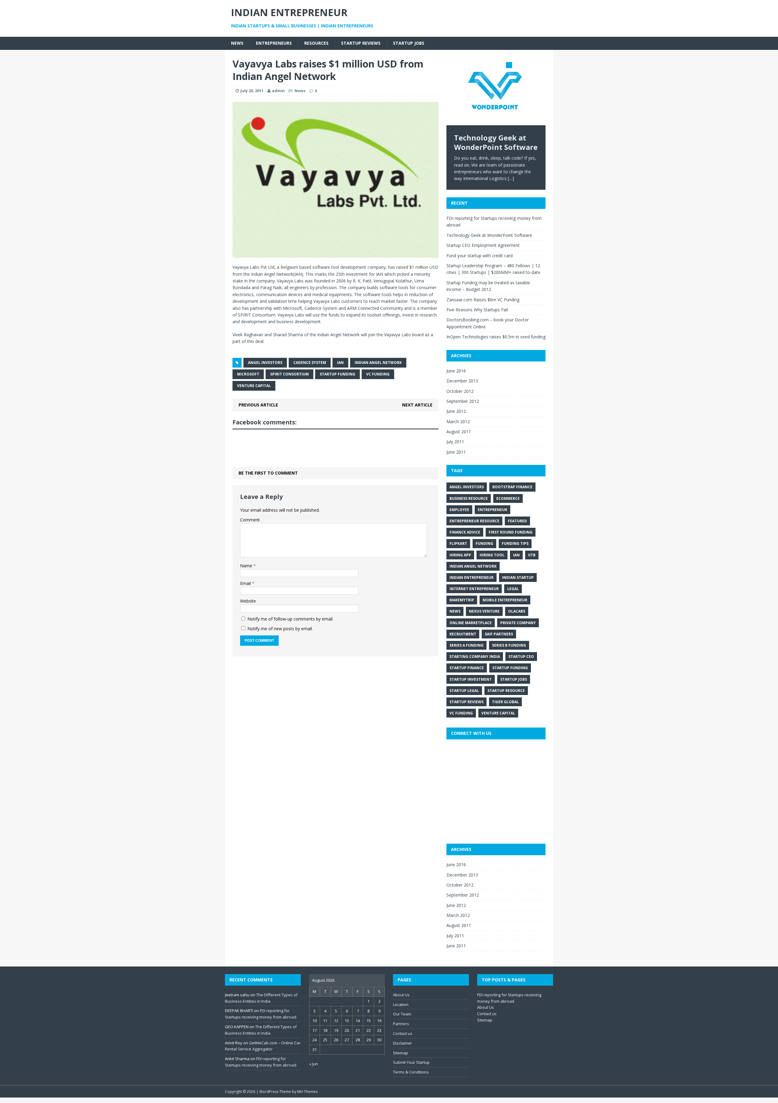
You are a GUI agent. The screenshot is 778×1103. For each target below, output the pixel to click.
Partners (401, 1023)
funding (484, 543)
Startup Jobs (408, 43)
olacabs (516, 611)
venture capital (254, 385)
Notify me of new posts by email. (280, 628)
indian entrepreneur (471, 577)
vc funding (378, 374)
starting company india (474, 656)
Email (246, 583)
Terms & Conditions (411, 1072)
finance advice (464, 532)
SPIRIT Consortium (289, 374)
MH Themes (307, 1091)
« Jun (313, 1064)
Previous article (258, 405)
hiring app (460, 555)
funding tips (515, 543)
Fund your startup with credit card (479, 255)
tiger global (505, 701)
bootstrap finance (512, 486)
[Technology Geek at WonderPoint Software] (496, 91)
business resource (468, 498)
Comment (250, 520)
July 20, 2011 (251, 90)
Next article (417, 405)
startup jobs (513, 679)
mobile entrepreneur (505, 600)
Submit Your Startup (411, 1062)
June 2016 (456, 371)
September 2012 (462, 401)
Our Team (402, 1014)
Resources (316, 43)
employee (459, 509)
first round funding (510, 532)
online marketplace (470, 622)
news (454, 611)
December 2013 (462, 381)
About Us (401, 995)
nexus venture (484, 611)
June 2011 (456, 452)
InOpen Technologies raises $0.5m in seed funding (496, 337)
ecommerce (508, 498)
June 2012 (456, 411)
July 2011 (455, 441)
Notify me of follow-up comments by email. (290, 619)
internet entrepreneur (474, 588)
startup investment (470, 679)
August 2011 (458, 431)
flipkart (458, 543)
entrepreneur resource (474, 521)
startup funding (337, 374)
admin (278, 90)
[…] (511, 178)
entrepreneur (492, 509)
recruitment (462, 634)
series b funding (509, 645)
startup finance (466, 667)
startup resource (506, 690)
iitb (531, 555)
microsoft (248, 374)
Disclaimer (402, 1043)
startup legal (464, 690)
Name (246, 566)
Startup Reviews (360, 43)
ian (340, 362)
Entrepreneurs (274, 43)
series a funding (466, 645)
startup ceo (521, 656)
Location (400, 1004)
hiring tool (492, 555)
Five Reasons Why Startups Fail (477, 310)
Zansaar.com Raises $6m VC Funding (482, 300)
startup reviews (466, 701)
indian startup (518, 577)
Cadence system (309, 362)
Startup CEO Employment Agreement (483, 245)
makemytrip (461, 600)
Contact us (402, 1033)
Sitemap (400, 1053)
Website (248, 601)
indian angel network (378, 362)
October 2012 (459, 391)
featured (517, 521)
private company (518, 622)
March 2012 (458, 421)
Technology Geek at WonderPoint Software (489, 235)
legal (513, 588)
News (237, 43)
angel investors (265, 362)
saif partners (499, 634)
